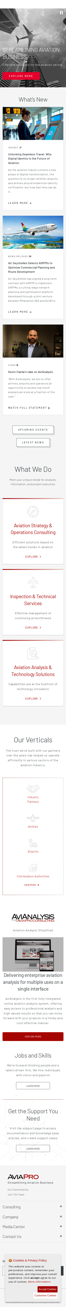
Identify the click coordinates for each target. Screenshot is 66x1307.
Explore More (44, 1036)
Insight (14, 147)
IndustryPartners (33, 799)
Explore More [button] (21, 76)
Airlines (33, 826)
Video (12, 365)
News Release (18, 256)
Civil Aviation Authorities (33, 876)
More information (39, 1281)
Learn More (38, 1085)
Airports (33, 851)
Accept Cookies (47, 1289)
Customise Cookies (45, 1295)
